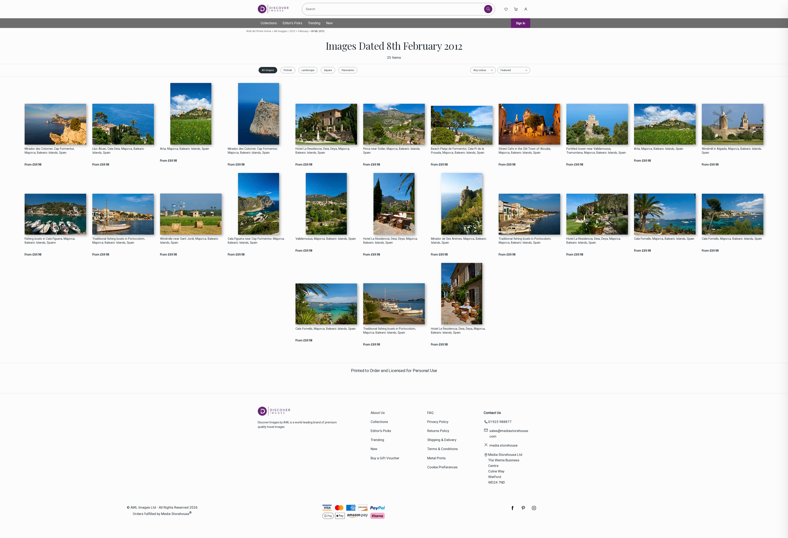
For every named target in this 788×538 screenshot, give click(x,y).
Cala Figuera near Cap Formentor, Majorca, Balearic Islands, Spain (256, 240)
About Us (378, 413)
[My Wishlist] (506, 9)
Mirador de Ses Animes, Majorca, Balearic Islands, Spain (458, 240)
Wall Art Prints (254, 31)
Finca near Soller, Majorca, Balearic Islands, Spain (391, 150)
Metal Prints (436, 458)
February (303, 31)
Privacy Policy (437, 422)
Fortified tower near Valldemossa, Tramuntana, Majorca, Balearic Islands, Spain (596, 150)
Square (328, 70)
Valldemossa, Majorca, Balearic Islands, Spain (326, 239)
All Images (280, 31)
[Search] (488, 9)
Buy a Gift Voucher (385, 458)
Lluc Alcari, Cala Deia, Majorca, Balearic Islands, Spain (118, 150)
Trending (314, 23)
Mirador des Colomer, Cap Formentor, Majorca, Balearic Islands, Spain (49, 150)
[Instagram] (534, 510)
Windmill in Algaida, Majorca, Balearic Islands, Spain (732, 150)
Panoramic (348, 70)
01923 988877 (500, 422)
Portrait (288, 70)
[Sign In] (525, 9)
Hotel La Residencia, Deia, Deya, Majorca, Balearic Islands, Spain (323, 150)
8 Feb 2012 (317, 31)
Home (267, 31)
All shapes (268, 70)
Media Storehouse (175, 514)
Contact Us (492, 413)
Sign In (520, 23)
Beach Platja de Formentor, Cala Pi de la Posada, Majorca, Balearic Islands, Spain (457, 150)
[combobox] (394, 9)
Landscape (308, 70)
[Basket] (515, 9)
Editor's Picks (292, 23)
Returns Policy (438, 431)
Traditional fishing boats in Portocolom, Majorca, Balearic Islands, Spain (118, 240)
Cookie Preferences (442, 467)
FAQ (430, 413)
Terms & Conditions (442, 449)
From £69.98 (33, 164)
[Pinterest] (523, 510)
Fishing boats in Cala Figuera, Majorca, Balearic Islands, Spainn (50, 240)
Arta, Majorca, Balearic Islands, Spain (184, 149)
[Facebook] (512, 510)
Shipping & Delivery (441, 440)
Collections (269, 23)
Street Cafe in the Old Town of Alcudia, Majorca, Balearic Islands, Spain (525, 150)
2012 (293, 31)
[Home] (276, 9)
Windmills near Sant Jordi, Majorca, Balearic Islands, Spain (189, 240)
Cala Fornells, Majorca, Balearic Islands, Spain (664, 239)
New (329, 23)
